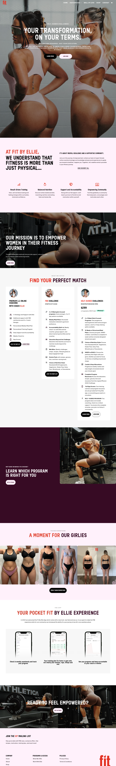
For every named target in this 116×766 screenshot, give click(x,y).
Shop (98, 3)
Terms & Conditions (66, 761)
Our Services (75, 3)
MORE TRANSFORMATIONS (58, 590)
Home (65, 3)
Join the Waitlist (52, 374)
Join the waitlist (15, 344)
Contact (105, 3)
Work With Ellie (37, 761)
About (8, 761)
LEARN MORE (50, 56)
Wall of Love (89, 3)
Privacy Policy (64, 759)
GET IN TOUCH (10, 482)
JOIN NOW (65, 56)
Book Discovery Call (83, 168)
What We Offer (37, 759)
